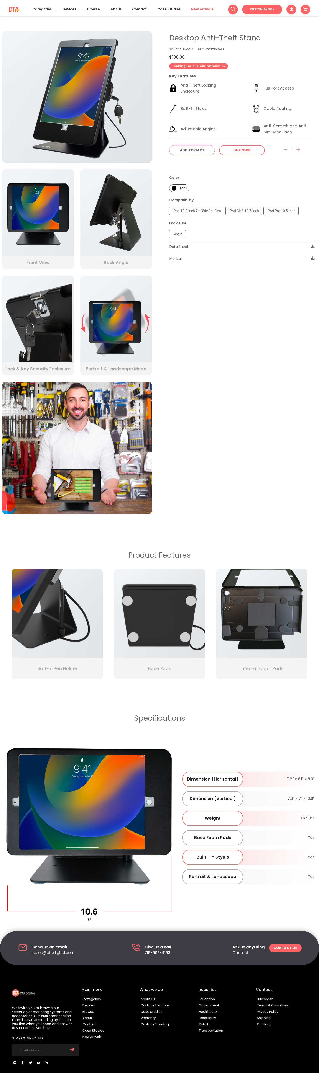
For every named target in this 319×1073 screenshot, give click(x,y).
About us (148, 999)
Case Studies (169, 9)
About (116, 9)
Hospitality (207, 1018)
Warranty (148, 1018)
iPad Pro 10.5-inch (281, 211)
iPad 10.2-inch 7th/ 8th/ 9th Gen (197, 211)
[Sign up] (72, 1050)
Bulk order (265, 999)
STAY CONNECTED (27, 1038)
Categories (42, 9)
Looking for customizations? (196, 66)
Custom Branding (155, 1024)
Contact (139, 9)
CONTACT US (285, 947)
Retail (203, 1024)
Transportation (211, 1030)
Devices (69, 9)
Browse (93, 9)
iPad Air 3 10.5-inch (244, 211)
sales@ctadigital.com (54, 953)
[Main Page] (14, 9)
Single (178, 234)
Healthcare (208, 1011)
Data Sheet (179, 246)
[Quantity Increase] (298, 150)
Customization (262, 9)
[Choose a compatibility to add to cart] (192, 150)
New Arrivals (202, 9)
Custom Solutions (155, 1005)
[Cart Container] (305, 9)
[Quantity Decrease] (285, 150)
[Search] (233, 9)
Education (207, 999)
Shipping (264, 1018)
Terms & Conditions (273, 1005)
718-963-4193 (157, 953)
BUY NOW (242, 149)
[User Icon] (291, 9)
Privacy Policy (267, 1011)
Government (209, 1005)
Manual (175, 258)
